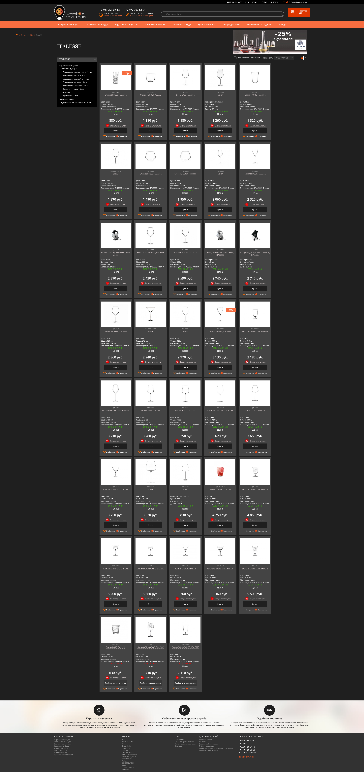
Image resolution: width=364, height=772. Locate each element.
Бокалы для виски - (74, 75)
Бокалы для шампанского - (77, 72)
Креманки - (70, 95)
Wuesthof (125, 769)
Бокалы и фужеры (69, 68)
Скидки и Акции (251, 2)
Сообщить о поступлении (115, 683)
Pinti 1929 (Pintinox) (129, 754)
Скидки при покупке (118, 125)
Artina (124, 744)
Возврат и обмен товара (208, 744)
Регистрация (301, 2)
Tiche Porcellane (128, 767)
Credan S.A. (126, 748)
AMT (123, 739)
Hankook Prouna (128, 752)
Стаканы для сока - (74, 89)
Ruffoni (124, 761)
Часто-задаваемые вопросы (185, 744)
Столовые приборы (155, 24)
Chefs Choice (126, 746)
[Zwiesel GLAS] (270, 41)
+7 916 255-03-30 (247, 750)
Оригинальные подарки (259, 24)
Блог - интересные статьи (184, 742)
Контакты (274, 2)
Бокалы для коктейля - (75, 85)
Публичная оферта (206, 746)
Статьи (264, 2)
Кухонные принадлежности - (76, 102)
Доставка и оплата (234, 2)
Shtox (124, 765)
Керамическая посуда (96, 24)
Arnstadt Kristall (128, 742)
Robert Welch (127, 759)
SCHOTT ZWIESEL (128, 763)
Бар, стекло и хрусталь (126, 24)
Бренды (282, 24)
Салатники (65, 92)
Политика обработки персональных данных (216, 748)
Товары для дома (231, 24)
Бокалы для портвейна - (76, 79)
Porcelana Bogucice (129, 757)
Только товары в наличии (249, 58)
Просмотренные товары (208, 750)
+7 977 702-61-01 (247, 740)
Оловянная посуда (181, 24)
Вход (293, 2)
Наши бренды (27, 35)
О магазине (179, 739)
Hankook (125, 750)
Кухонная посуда (206, 24)
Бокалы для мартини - (75, 82)
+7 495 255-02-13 (247, 747)
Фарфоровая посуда (68, 24)
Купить (116, 130)
